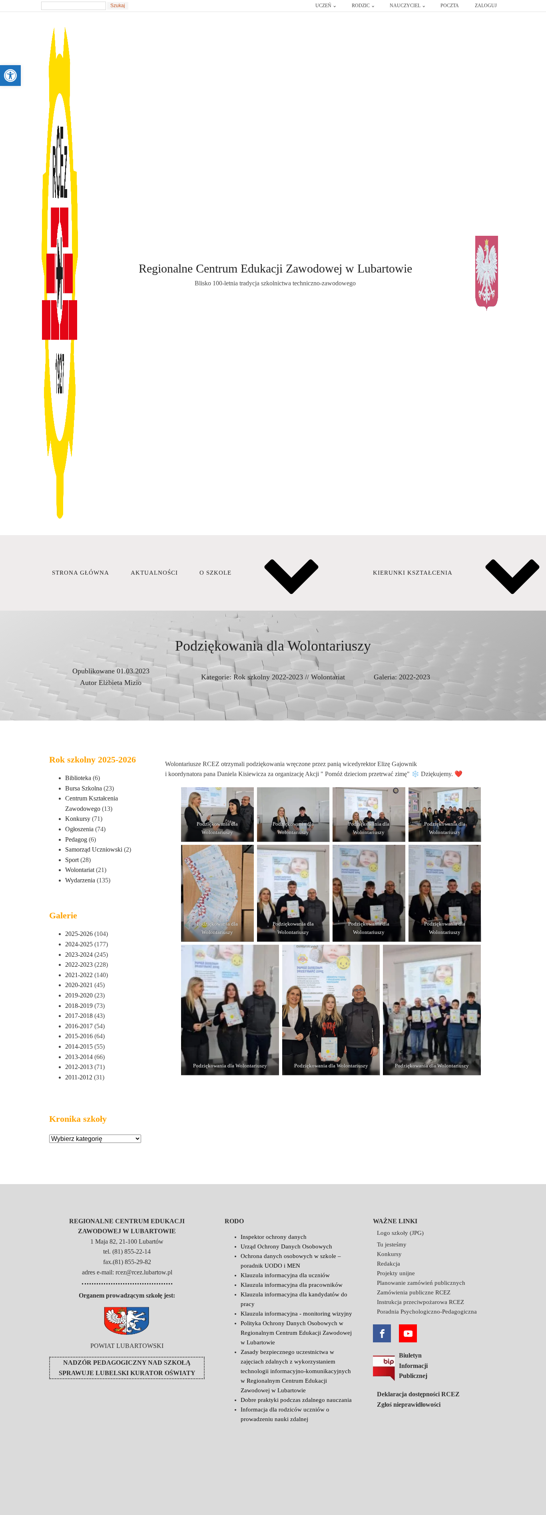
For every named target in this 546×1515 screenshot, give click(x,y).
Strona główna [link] (80, 572)
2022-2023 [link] (414, 677)
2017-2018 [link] (79, 1015)
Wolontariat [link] (328, 677)
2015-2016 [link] (79, 1036)
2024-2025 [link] (79, 944)
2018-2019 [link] (79, 1005)
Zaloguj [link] (486, 5)
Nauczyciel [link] (405, 5)
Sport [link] (72, 859)
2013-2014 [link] (79, 1056)
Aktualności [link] (154, 572)
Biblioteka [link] (78, 777)
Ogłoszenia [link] (79, 829)
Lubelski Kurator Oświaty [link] (145, 1373)
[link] (10, 75)
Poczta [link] (449, 5)
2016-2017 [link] (79, 1026)
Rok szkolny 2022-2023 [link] (268, 677)
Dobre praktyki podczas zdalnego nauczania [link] (296, 1400)
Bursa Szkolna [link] (83, 788)
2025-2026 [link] (79, 933)
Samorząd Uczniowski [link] (93, 849)
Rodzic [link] (361, 5)
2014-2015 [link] (79, 1046)
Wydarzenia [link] (80, 880)
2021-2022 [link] (79, 975)
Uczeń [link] (323, 5)
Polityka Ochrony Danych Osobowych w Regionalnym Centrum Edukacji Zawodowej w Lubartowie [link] (296, 1333)
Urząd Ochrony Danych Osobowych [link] (286, 1246)
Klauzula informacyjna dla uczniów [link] (285, 1275)
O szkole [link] (215, 572)
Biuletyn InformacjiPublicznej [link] (413, 1365)
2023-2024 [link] (79, 954)
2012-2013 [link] (79, 1066)
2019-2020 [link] (79, 995)
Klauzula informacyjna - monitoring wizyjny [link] (296, 1313)
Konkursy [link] (77, 818)
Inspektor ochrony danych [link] (274, 1237)
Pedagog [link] (76, 839)
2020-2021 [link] (79, 984)
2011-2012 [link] (78, 1077)
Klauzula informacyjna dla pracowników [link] (292, 1285)
